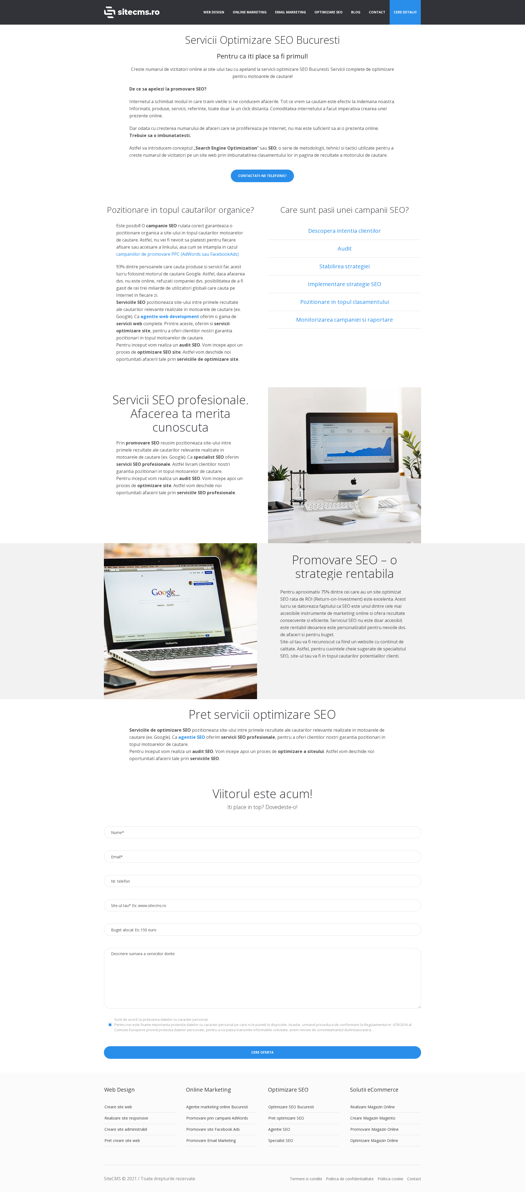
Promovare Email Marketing (211, 1140)
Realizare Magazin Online (372, 1106)
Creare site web (118, 1106)
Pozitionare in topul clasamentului (344, 302)
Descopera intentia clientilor (344, 230)
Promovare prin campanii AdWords (217, 1118)
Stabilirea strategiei (344, 266)
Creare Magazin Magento (372, 1118)
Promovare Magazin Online (374, 1129)
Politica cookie (390, 1178)
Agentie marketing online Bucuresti (217, 1106)
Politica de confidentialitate (350, 1178)
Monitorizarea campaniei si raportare (344, 319)
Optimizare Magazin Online (374, 1140)
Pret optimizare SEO (286, 1118)
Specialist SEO (280, 1140)
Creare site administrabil (125, 1129)
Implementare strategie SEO (344, 284)
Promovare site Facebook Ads (213, 1129)
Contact (414, 1178)
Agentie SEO (279, 1129)
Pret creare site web (122, 1140)
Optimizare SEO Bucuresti (291, 1106)
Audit (345, 248)
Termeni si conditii (306, 1178)
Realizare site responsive (126, 1118)
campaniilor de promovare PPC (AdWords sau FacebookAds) (177, 254)
